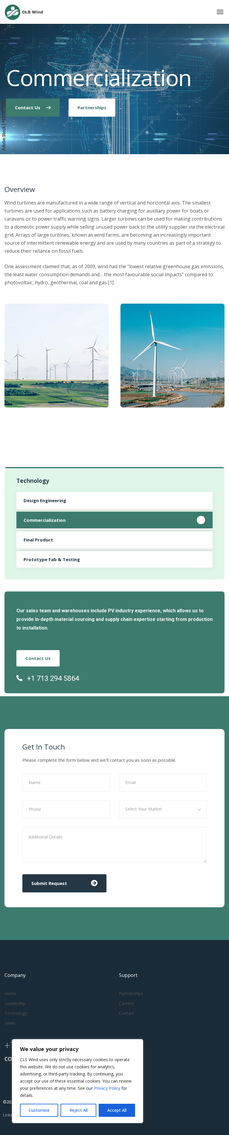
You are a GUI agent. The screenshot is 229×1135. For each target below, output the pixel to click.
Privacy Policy (107, 1088)
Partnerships (131, 993)
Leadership (15, 1003)
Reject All (78, 1110)
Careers (126, 1003)
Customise (39, 1110)
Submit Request (49, 883)
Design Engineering (45, 500)
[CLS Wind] (23, 12)
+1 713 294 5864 (53, 678)
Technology (15, 1013)
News (10, 1023)
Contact (126, 1013)
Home (10, 993)
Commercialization (45, 520)
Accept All (116, 1110)
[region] (77, 1081)
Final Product (38, 540)
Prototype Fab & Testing (52, 559)
